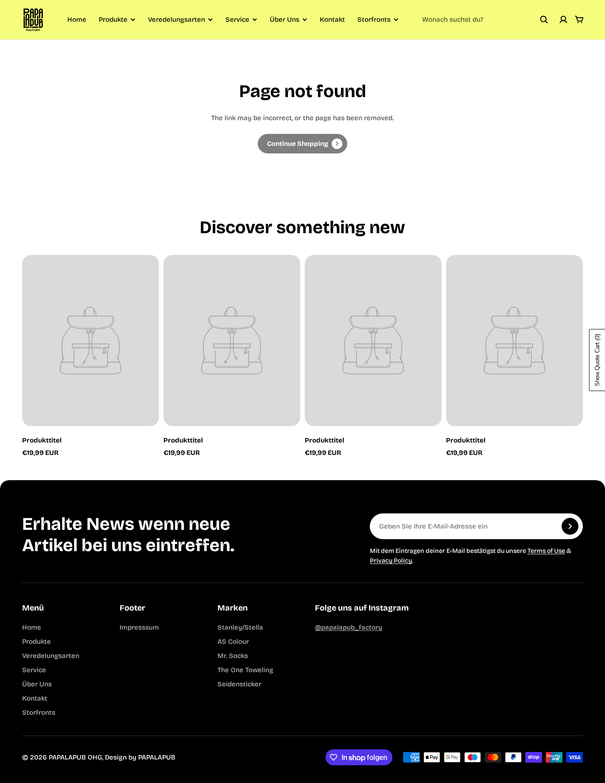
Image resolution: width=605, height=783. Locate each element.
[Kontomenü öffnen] (563, 19)
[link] (302, 143)
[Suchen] (544, 19)
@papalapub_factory (348, 627)
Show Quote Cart (597, 360)
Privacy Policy (391, 560)
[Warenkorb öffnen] (579, 19)
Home (76, 19)
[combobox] (485, 19)
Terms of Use (546, 551)
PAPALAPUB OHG (75, 757)
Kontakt (332, 19)
